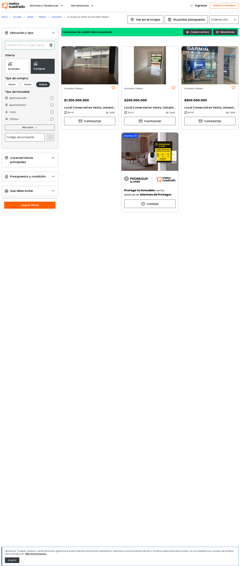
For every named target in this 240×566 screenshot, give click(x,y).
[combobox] (27, 45)
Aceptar (12, 560)
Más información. (36, 553)
